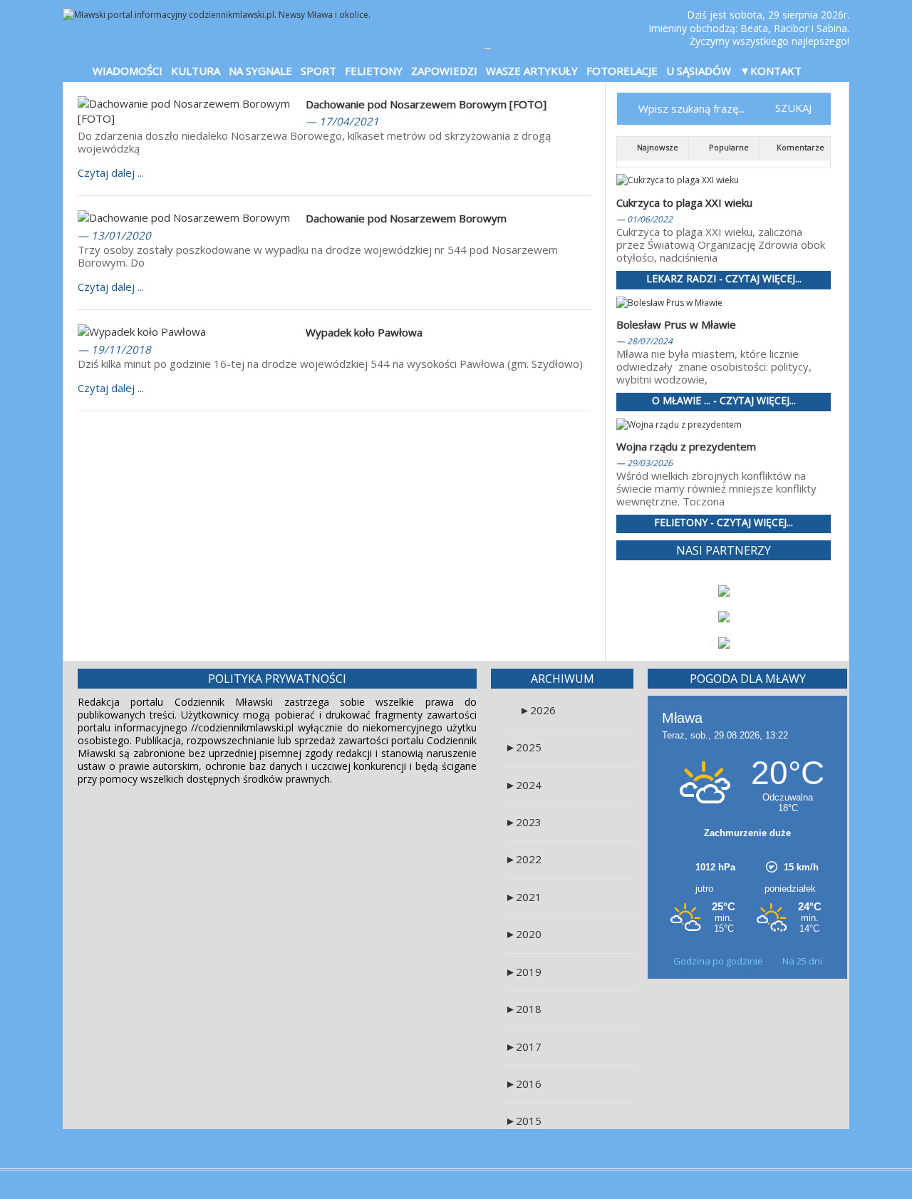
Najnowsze (656, 147)
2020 (523, 934)
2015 (523, 1120)
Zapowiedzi (444, 70)
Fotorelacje (622, 70)
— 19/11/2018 (114, 349)
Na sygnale (260, 70)
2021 (523, 897)
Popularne (728, 147)
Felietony (374, 70)
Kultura (195, 70)
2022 (523, 859)
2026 (537, 710)
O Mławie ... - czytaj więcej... (724, 401)
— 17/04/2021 (342, 121)
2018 (523, 1009)
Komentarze (799, 147)
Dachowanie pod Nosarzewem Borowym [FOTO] (426, 104)
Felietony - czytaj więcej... (723, 523)
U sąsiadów (698, 70)
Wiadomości (127, 70)
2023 (523, 822)
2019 (523, 971)
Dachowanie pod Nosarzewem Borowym (406, 218)
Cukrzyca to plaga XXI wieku (684, 202)
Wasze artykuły (532, 70)
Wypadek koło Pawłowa (364, 332)
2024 (523, 785)
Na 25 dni (802, 960)
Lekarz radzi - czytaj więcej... (724, 279)
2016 (523, 1083)
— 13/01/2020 (114, 235)
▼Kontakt (771, 70)
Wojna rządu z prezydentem (686, 446)
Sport (318, 70)
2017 (523, 1046)
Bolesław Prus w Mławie (676, 324)
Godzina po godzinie (719, 960)
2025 (523, 747)
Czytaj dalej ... (111, 172)
